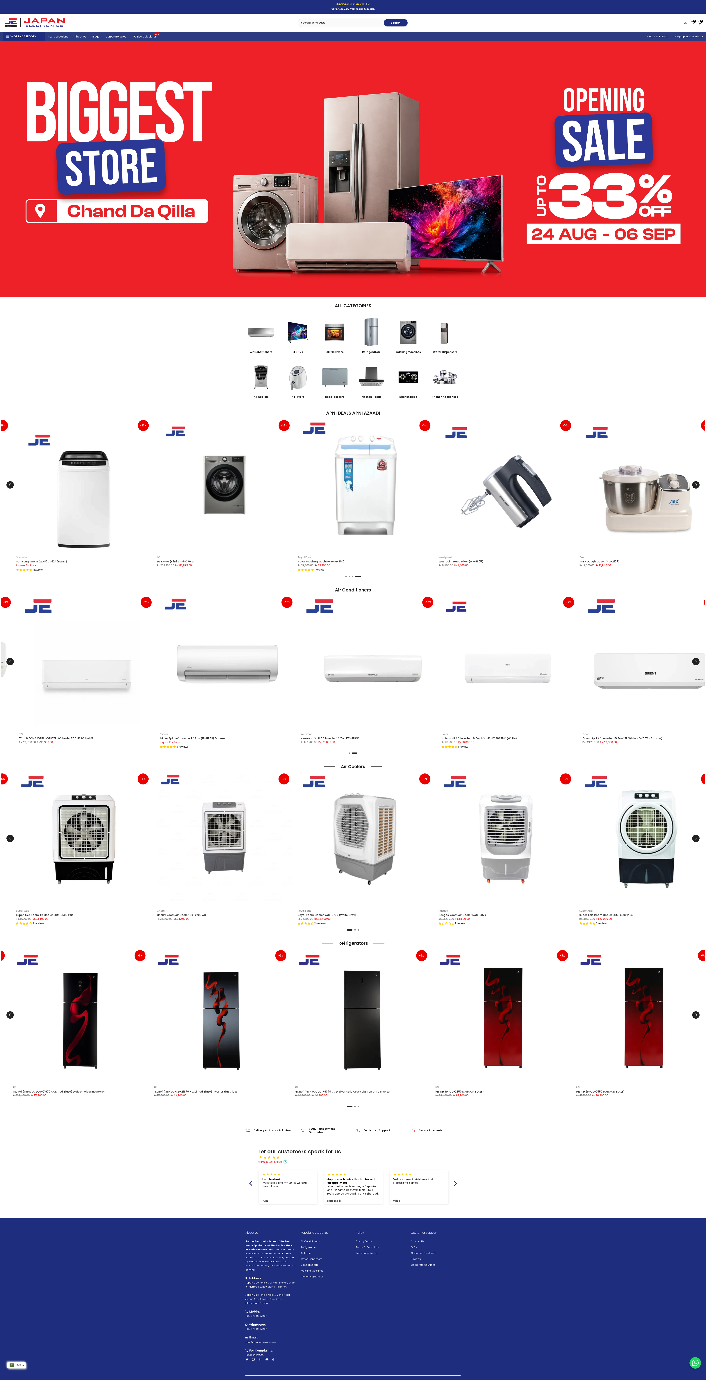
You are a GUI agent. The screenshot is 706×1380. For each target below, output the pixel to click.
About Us (80, 36)
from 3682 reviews (270, 1162)
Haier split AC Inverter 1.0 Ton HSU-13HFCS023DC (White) (373, 738)
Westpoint (360, 557)
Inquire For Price (64, 742)
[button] (644, 570)
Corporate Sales (116, 36)
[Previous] (10, 485)
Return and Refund (367, 1253)
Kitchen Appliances (312, 1276)
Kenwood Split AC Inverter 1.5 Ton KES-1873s (647, 738)
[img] (355, 1157)
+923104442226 (254, 1355)
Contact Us (417, 1241)
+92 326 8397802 (658, 36)
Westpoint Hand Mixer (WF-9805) (376, 561)
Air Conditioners (310, 1241)
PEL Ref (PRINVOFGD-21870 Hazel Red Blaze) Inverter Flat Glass (93, 1091)
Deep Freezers (309, 1265)
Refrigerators (308, 1247)
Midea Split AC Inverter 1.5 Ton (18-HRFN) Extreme (87, 738)
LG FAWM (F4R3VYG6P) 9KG (90, 561)
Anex (498, 557)
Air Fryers (306, 1253)
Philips (639, 557)
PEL (53, 1087)
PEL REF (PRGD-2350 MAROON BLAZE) (357, 1091)
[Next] (696, 485)
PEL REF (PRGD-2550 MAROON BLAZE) (497, 1091)
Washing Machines (312, 1270)
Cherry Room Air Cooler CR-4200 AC (77, 915)
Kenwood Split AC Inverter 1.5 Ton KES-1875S (224, 738)
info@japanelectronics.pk (689, 36)
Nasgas (338, 911)
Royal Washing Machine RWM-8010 (236, 561)
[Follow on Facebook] (246, 1359)
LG (74, 557)
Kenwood (623, 734)
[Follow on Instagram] (253, 1359)
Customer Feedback (423, 1253)
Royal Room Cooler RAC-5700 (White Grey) (222, 915)
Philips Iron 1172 (646, 561)
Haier (339, 734)
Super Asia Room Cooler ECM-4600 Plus (501, 915)
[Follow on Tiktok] (273, 1359)
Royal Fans (220, 557)
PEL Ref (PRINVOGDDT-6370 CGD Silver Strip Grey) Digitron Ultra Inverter (240, 1091)
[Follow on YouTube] (266, 1359)
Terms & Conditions (367, 1247)
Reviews (416, 1259)
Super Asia (481, 911)
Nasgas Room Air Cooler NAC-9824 (358, 915)
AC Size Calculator (146, 36)
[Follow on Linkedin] (260, 1359)
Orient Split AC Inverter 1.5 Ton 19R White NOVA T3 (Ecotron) (517, 738)
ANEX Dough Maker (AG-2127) (515, 561)
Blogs (95, 36)
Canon (620, 911)
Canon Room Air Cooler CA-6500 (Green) (644, 915)
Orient (481, 734)
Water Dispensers (311, 1259)
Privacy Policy (364, 1241)
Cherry (57, 911)
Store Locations (58, 36)
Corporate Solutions (423, 1265)
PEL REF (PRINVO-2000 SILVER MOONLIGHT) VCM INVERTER (651, 1091)
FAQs (414, 1247)
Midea (58, 734)
